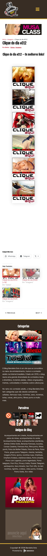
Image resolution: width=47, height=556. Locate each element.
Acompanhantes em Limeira (15, 435)
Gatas (12, 47)
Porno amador (37, 458)
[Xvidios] (19, 422)
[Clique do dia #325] (11, 293)
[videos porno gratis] (23, 415)
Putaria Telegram (37, 463)
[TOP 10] (23, 359)
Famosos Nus (22, 446)
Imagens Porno (10, 455)
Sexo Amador (20, 466)
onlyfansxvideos (24, 458)
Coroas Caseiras (10, 446)
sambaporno (9, 466)
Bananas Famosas (28, 444)
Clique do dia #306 (29, 280)
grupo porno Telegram (19, 452)
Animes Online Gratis (12, 444)
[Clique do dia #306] (31, 274)
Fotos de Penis (33, 449)
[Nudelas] (16, 415)
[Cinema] (23, 347)
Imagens (18, 47)
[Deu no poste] (38, 415)
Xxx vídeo (29, 472)
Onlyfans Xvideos (10, 458)
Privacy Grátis (24, 463)
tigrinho (15, 469)
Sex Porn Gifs (31, 466)
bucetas (39, 444)
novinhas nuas (28, 455)
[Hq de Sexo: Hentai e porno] (12, 422)
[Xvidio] (34, 422)
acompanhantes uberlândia (32, 441)
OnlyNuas (39, 455)
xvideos (22, 469)
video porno (31, 469)
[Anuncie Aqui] (23, 524)
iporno (19, 455)
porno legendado (29, 460)
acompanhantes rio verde (30, 438)
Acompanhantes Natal (12, 441)
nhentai (31, 452)
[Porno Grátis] (27, 422)
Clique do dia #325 (9, 299)
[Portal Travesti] (23, 492)
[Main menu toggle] (37, 9)
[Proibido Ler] (8, 415)
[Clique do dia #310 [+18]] (11, 274)
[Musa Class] (23, 29)
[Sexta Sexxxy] (23, 336)
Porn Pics (14, 463)
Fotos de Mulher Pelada (17, 449)
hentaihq (38, 452)
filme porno (33, 446)
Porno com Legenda (13, 460)
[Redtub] (30, 415)
